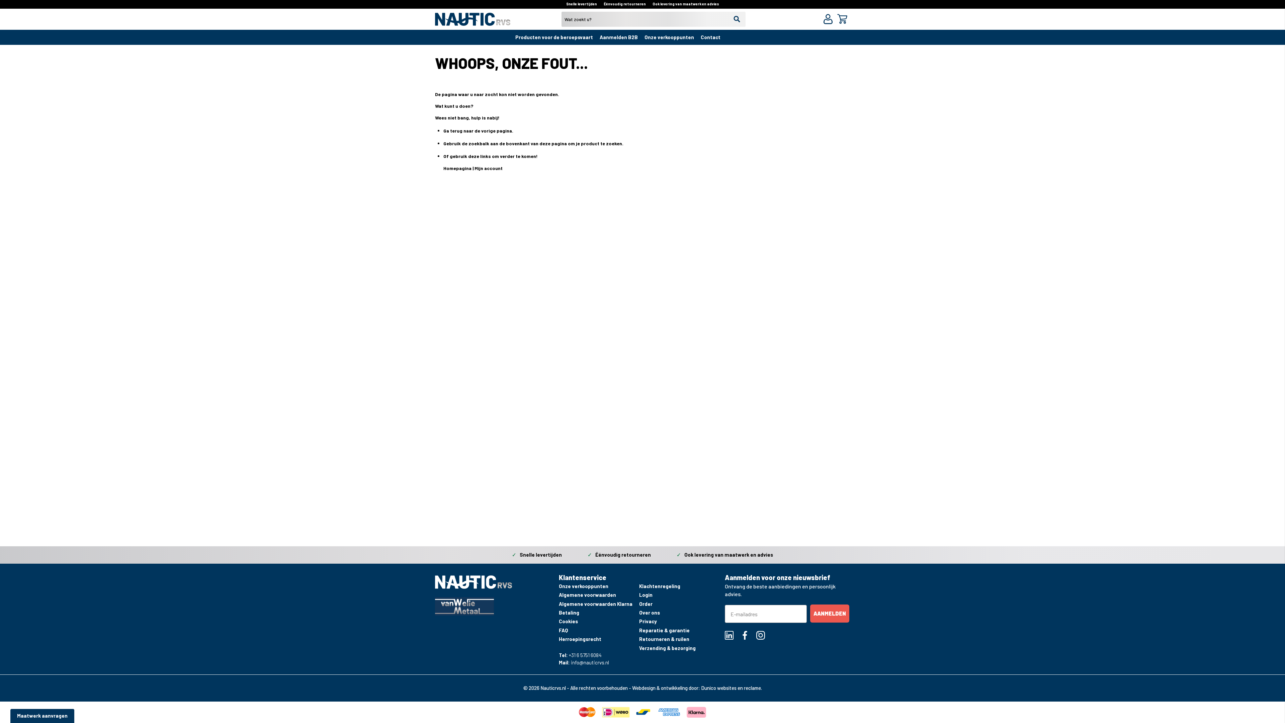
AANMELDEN (829, 613)
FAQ (563, 630)
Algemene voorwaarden (587, 595)
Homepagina (457, 168)
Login (646, 595)
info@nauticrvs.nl (590, 662)
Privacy (648, 621)
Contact (710, 37)
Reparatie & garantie (664, 630)
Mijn (479, 168)
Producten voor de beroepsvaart (554, 37)
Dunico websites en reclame (731, 688)
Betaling (569, 613)
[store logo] (472, 22)
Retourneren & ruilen (664, 639)
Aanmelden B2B (619, 37)
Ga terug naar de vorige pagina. (478, 131)
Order (646, 604)
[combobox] (654, 19)
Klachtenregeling (659, 586)
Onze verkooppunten (669, 37)
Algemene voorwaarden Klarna (595, 604)
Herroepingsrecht (580, 639)
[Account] (829, 20)
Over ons (649, 613)
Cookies (568, 621)
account (493, 168)
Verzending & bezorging (667, 648)
